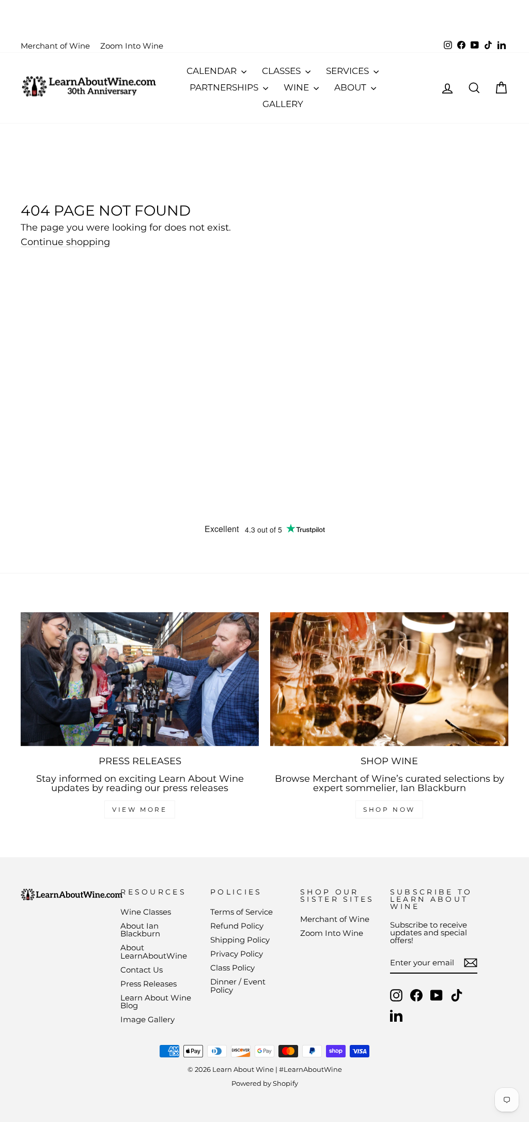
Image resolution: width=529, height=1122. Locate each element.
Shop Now (389, 809)
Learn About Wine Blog (155, 1001)
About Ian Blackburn (140, 929)
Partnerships (225, 87)
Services (348, 71)
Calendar (212, 71)
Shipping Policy (240, 940)
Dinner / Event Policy (238, 985)
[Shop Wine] (389, 679)
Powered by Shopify (264, 1083)
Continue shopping (65, 242)
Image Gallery (147, 1019)
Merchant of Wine (55, 46)
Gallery (282, 104)
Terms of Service (241, 912)
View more (139, 809)
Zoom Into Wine (131, 46)
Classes (282, 71)
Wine (297, 87)
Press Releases (148, 984)
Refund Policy (236, 926)
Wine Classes (145, 912)
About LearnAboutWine (153, 951)
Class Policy (232, 968)
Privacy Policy (236, 954)
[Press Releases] (140, 679)
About (351, 87)
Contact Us (141, 970)
